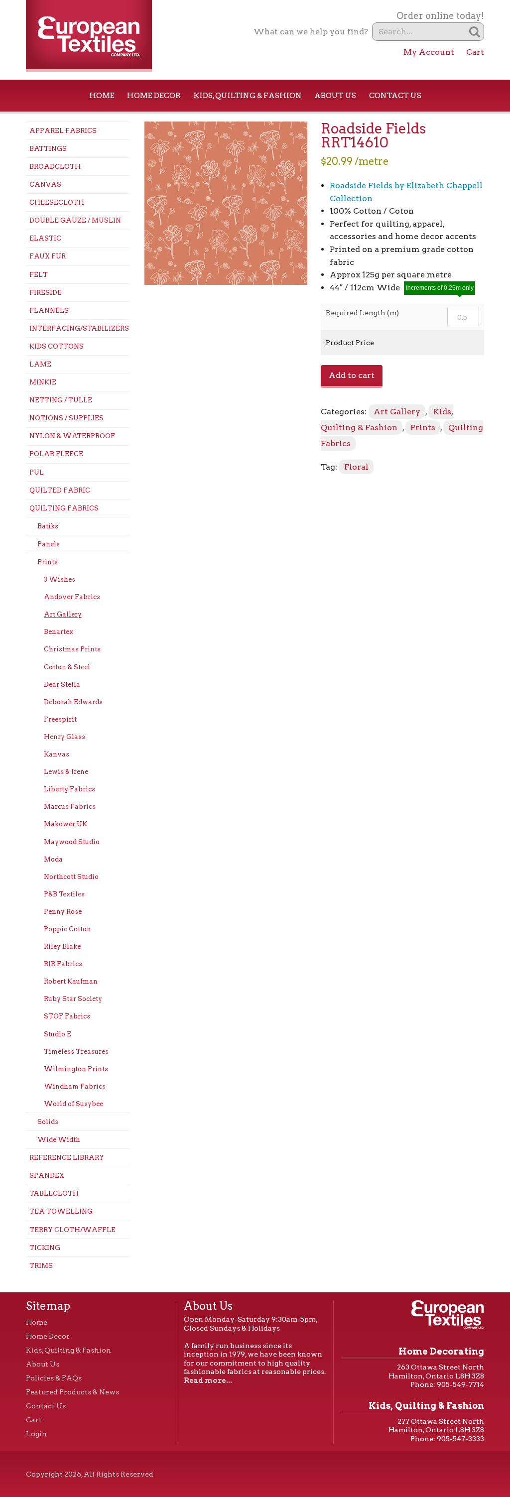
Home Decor (154, 95)
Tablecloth (54, 1193)
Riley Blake (62, 946)
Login (36, 1434)
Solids (47, 1121)
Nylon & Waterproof (72, 436)
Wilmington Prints (76, 1069)
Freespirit (60, 719)
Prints (47, 562)
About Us (335, 95)
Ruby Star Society (73, 998)
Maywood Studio (72, 842)
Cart (475, 52)
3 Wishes (59, 579)
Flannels (49, 310)
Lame (40, 364)
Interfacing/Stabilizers (79, 328)
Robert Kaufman (71, 981)
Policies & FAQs (54, 1378)
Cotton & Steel (67, 667)
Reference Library (66, 1157)
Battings (48, 148)
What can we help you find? (311, 31)
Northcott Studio (71, 876)
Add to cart (352, 375)
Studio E (57, 1034)
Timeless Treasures (76, 1051)
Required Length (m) (362, 313)
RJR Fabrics (63, 964)
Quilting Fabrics (64, 508)
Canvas (45, 184)
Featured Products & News (72, 1392)
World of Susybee (73, 1104)
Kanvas (56, 754)
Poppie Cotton (67, 929)
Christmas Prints (72, 649)
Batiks (47, 526)
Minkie (42, 382)
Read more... (208, 1380)
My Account (428, 52)
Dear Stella (62, 684)
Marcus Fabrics (70, 806)
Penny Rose (63, 911)
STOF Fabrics (67, 1016)
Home (102, 95)
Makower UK (65, 824)
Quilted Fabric (59, 490)
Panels (48, 544)
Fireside (45, 292)
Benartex (58, 631)
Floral (356, 467)
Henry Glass (64, 737)
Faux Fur (47, 256)
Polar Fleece (56, 454)
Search (475, 31)
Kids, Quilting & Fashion (248, 95)
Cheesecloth (56, 202)
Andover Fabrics (72, 597)
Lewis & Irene (66, 771)
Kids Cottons (56, 346)
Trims (41, 1265)
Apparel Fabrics (63, 130)
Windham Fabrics (75, 1086)
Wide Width (58, 1139)
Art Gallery (63, 614)
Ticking (44, 1247)
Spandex (46, 1175)
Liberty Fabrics (69, 789)
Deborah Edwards (73, 702)
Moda (53, 859)
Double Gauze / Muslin (75, 220)
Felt (38, 274)
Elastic (45, 238)
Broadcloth (55, 166)
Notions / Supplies (66, 418)
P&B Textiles (64, 894)
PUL (36, 472)
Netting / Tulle (60, 400)
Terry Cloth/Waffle (72, 1230)
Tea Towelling (61, 1211)
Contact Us (395, 95)
